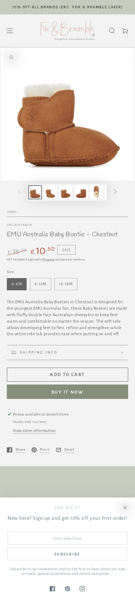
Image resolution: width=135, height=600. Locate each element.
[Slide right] (115, 192)
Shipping (48, 259)
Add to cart (67, 374)
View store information (34, 430)
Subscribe (67, 554)
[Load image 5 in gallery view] (96, 192)
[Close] (125, 507)
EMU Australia (19, 225)
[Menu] (10, 31)
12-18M (65, 284)
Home (11, 212)
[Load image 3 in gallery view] (65, 192)
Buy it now (67, 392)
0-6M (17, 284)
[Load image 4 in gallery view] (80, 192)
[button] (111, 31)
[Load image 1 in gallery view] (35, 192)
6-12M (40, 284)
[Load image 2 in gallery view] (50, 192)
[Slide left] (19, 192)
